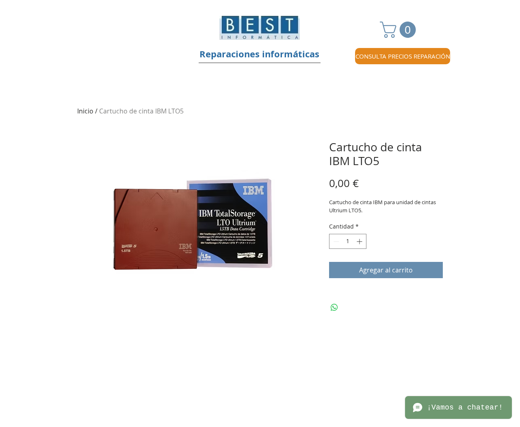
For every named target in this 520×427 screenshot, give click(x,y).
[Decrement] (335, 241)
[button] (400, 30)
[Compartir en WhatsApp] (334, 307)
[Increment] (360, 241)
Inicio (85, 111)
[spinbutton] (347, 241)
